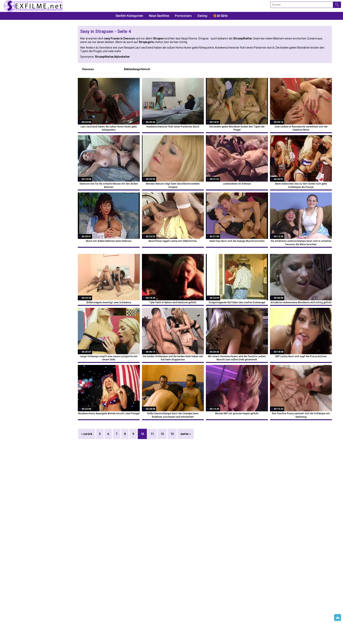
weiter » (185, 433)
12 (162, 433)
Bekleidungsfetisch (137, 69)
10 (142, 433)
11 (152, 433)
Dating (202, 16)
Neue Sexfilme (159, 16)
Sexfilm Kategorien (129, 16)
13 (172, 433)
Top (337, 617)
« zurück (86, 433)
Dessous (88, 69)
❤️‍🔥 (220, 16)
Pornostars (183, 16)
